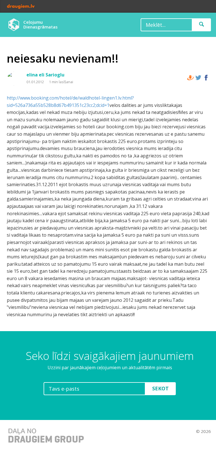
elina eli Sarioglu (45, 75)
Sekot (160, 388)
